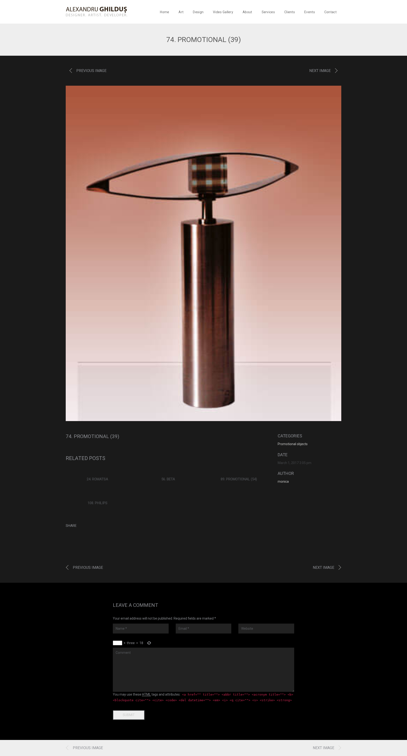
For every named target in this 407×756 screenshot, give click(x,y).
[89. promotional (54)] (239, 470)
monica (283, 481)
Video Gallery (223, 12)
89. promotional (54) (239, 479)
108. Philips (97, 503)
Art (181, 12)
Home (164, 12)
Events (309, 12)
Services (268, 12)
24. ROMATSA (97, 479)
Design (198, 12)
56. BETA (168, 479)
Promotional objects (293, 444)
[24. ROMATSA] (97, 470)
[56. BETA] (168, 470)
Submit (129, 715)
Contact (330, 12)
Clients (289, 12)
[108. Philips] (97, 494)
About (247, 12)
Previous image (91, 70)
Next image (320, 70)
